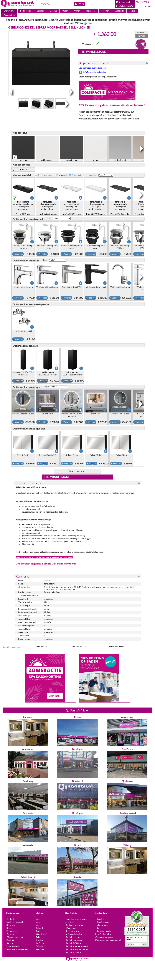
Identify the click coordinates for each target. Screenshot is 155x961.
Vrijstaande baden (74, 934)
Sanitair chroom (73, 937)
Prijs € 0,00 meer (23, 208)
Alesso (39, 925)
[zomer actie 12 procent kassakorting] (107, 90)
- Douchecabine (102, 922)
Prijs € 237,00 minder (95, 208)
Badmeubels (25, 11)
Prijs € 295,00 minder (120, 208)
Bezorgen (11, 925)
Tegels (132, 11)
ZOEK (81, 4)
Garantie (10, 934)
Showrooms (9, 11)
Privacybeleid (13, 946)
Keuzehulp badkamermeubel (108, 940)
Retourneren (12, 931)
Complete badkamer (104, 937)
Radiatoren (91, 11)
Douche (53, 11)
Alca (38, 919)
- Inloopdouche (102, 925)
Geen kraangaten (45, 175)
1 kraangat (63, 175)
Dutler (39, 931)
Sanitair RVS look (73, 943)
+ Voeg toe (18, 254)
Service (10, 943)
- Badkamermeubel (103, 931)
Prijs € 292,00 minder (47, 208)
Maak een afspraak (15, 922)
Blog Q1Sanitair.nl (103, 934)
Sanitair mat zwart (74, 940)
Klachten (10, 940)
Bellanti (39, 928)
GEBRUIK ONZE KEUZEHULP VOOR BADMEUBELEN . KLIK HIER (44, 557)
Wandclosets (71, 928)
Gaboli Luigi (41, 934)
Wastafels (119, 11)
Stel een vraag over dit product (92, 68)
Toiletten (105, 11)
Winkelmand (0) (126, 6)
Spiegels (40, 11)
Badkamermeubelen (74, 925)
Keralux (39, 940)
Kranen (77, 11)
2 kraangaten (78, 175)
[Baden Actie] (99, 678)
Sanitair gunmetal (73, 952)
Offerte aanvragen (15, 937)
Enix (38, 937)
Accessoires (9, 15)
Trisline (39, 946)
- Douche (99, 919)
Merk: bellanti (41, 646)
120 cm (23, 169)
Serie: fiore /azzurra (79, 646)
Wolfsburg (41, 949)
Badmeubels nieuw (116, 646)
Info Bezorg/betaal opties (94, 72)
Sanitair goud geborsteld (77, 946)
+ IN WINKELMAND (92, 51)
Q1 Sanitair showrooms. (64, 563)
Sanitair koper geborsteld (77, 949)
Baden (65, 11)
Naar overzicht (77, 471)
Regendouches (72, 931)
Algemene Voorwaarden (17, 949)
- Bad (97, 928)
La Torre (40, 943)
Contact (10, 919)
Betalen (10, 928)
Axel (38, 922)
